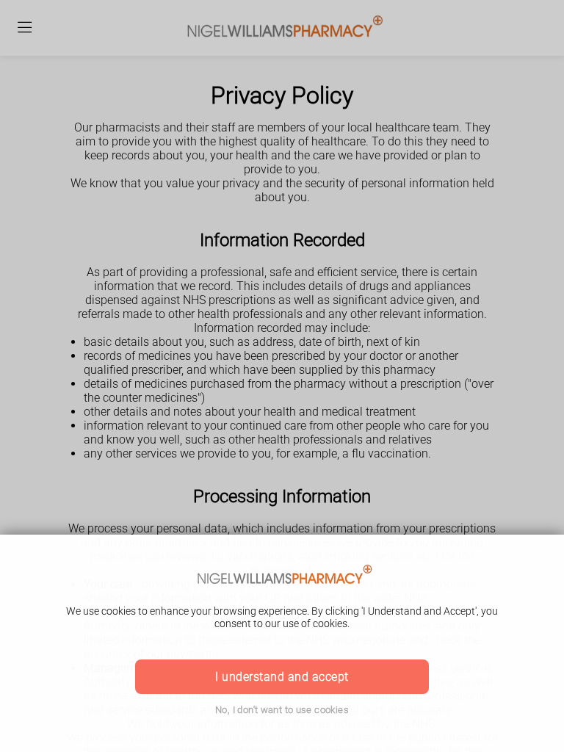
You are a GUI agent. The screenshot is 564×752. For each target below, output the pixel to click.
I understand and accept (281, 677)
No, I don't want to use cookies (282, 709)
